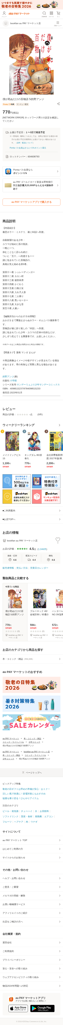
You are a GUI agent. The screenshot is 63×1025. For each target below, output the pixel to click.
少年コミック (34, 742)
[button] (58, 104)
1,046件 (42, 549)
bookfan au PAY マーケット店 (37, 752)
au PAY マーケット (11, 738)
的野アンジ (8, 376)
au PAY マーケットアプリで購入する (31, 202)
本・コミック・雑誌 (32, 738)
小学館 (13, 380)
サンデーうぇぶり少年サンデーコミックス (38, 384)
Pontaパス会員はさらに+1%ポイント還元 (28, 148)
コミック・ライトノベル (13, 742)
